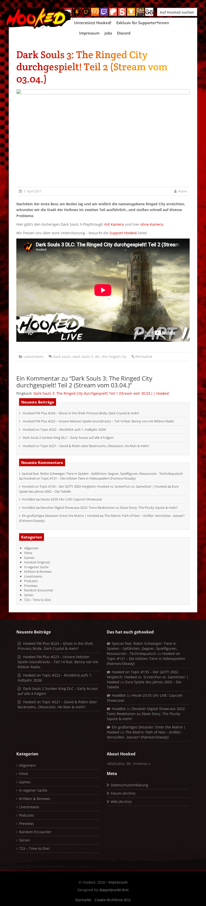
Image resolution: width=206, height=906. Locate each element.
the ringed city (114, 356)
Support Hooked (123, 232)
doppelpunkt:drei (114, 889)
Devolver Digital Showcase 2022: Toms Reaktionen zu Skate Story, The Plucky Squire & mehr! (108, 507)
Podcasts (31, 581)
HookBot (28, 499)
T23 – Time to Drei (37, 599)
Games (29, 557)
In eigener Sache (36, 567)
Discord (123, 33)
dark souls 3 (83, 356)
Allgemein (31, 548)
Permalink (143, 356)
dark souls (62, 356)
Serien (28, 595)
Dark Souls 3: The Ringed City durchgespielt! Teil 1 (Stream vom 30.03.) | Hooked (101, 393)
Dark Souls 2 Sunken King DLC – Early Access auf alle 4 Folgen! (68, 437)
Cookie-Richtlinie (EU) (112, 899)
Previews (30, 585)
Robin (182, 191)
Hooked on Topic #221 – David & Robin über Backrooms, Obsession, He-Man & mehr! (86, 446)
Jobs (108, 33)
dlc (97, 356)
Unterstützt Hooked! (92, 22)
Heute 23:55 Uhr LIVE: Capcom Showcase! (71, 499)
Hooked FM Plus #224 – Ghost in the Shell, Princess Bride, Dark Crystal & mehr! (81, 413)
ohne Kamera (151, 224)
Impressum (89, 33)
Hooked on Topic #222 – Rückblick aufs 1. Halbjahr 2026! (64, 429)
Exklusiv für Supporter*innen (142, 22)
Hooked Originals (37, 562)
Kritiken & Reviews (38, 571)
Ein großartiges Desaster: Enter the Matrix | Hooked (60, 515)
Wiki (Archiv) (121, 801)
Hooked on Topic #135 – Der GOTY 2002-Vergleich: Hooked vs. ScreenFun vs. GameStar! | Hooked (94, 486)
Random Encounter (38, 590)
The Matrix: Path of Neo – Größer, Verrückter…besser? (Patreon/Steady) (144, 735)
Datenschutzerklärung (129, 785)
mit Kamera (114, 224)
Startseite (83, 899)
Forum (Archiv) (123, 793)
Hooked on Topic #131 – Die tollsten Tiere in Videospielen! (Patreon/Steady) (79, 478)
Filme (28, 553)
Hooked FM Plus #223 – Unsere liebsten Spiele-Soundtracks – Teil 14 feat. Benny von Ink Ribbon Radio (98, 421)
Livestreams (34, 356)
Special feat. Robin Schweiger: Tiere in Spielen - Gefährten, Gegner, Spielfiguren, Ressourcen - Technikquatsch (102, 473)
